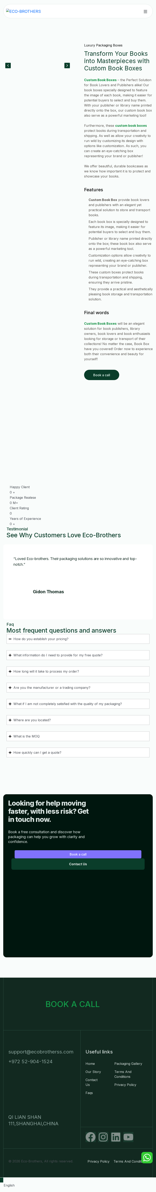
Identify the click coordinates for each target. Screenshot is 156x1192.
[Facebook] (91, 1137)
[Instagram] (103, 1137)
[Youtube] (128, 1137)
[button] (8, 65)
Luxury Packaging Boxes (103, 45)
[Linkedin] (116, 1137)
